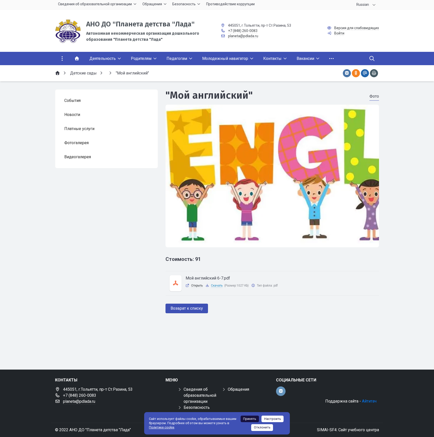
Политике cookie (161, 427)
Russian (362, 5)
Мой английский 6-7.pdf (208, 278)
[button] (272, 243)
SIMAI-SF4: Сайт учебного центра (348, 429)
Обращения (238, 389)
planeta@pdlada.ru (243, 36)
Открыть (197, 285)
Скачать (217, 285)
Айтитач (369, 401)
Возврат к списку (187, 308)
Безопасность (197, 407)
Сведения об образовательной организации (200, 395)
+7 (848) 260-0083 (242, 31)
